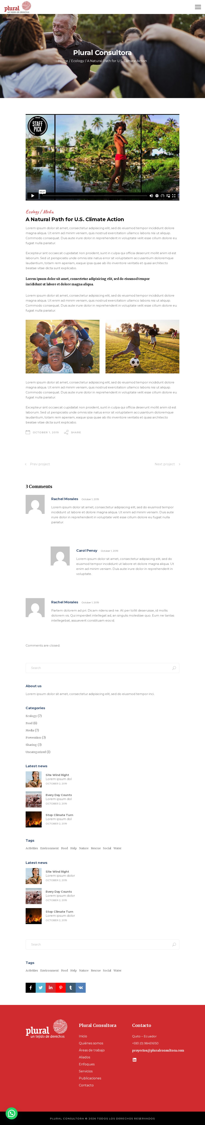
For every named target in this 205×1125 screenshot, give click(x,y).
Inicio (83, 1036)
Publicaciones (90, 1078)
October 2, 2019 (56, 783)
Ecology (77, 61)
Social (107, 848)
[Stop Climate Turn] (34, 819)
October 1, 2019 (46, 432)
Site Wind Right (57, 775)
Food (29, 723)
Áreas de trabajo (92, 1050)
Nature (83, 848)
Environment (49, 848)
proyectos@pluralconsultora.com (158, 1050)
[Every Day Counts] (34, 799)
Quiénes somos (91, 1043)
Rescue (96, 848)
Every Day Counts (59, 795)
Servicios (85, 1071)
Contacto (86, 1085)
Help (73, 848)
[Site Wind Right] (34, 779)
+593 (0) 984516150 (145, 1043)
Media (48, 211)
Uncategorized (36, 752)
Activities (32, 848)
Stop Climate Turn (59, 815)
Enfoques (86, 1064)
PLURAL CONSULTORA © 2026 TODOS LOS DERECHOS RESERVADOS (102, 1118)
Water (118, 848)
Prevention (33, 737)
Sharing (31, 745)
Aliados (84, 1057)
